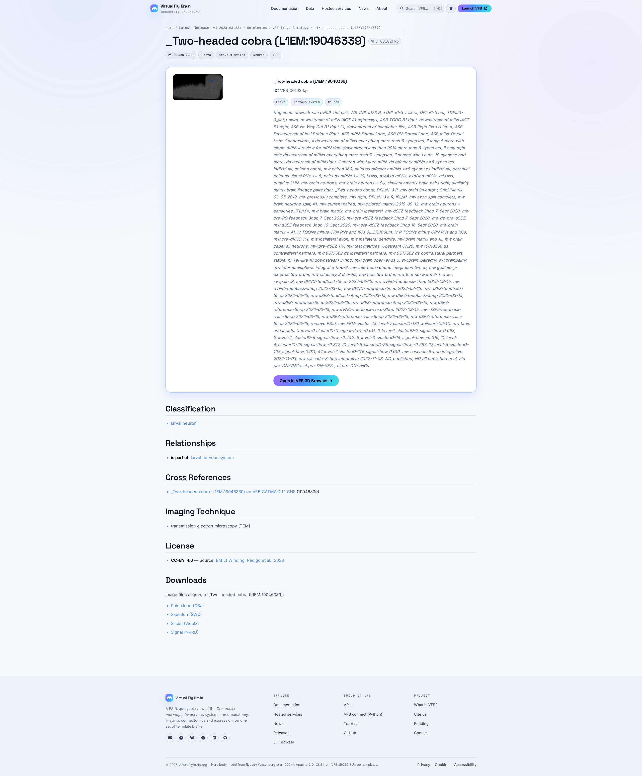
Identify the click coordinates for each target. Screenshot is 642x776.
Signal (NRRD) (185, 632)
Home (170, 28)
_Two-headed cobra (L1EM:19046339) (347, 28)
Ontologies (257, 28)
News (364, 8)
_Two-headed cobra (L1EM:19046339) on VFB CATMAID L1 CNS (233, 491)
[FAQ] (181, 737)
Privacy (423, 764)
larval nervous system (212, 457)
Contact (421, 733)
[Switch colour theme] (451, 8)
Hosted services (336, 8)
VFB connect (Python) (363, 714)
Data (310, 8)
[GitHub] (225, 737)
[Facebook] (203, 737)
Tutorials (351, 723)
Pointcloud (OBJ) (187, 605)
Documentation (284, 8)
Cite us (420, 714)
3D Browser (283, 742)
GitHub (350, 733)
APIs (348, 705)
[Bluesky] (192, 737)
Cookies (442, 764)
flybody (251, 764)
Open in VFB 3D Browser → (306, 380)
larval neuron (184, 423)
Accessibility (465, 764)
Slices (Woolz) (185, 623)
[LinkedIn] (214, 737)
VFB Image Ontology (291, 28)
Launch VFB (472, 8)
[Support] (170, 737)
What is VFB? (426, 705)
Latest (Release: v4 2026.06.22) (210, 28)
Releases (281, 733)
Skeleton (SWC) (186, 614)
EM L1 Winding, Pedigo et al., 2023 (250, 560)
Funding (421, 723)
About (381, 8)
